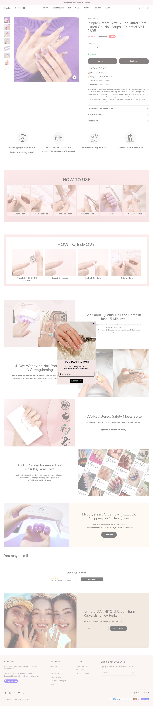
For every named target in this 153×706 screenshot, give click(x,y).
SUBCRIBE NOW (76, 381)
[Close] (93, 324)
